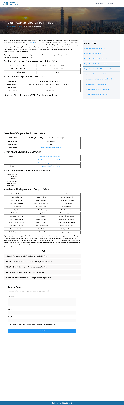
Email (10, 317)
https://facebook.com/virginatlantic (50, 156)
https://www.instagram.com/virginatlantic (50, 163)
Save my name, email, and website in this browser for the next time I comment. (33, 324)
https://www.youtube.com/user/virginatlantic (50, 160)
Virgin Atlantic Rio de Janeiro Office (95, 84)
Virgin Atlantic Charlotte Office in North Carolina (99, 79)
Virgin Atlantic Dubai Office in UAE (95, 74)
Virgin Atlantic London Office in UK (94, 48)
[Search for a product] (120, 3)
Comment (11, 296)
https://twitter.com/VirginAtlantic (50, 166)
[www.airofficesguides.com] (10, 3)
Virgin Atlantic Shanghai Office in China (96, 58)
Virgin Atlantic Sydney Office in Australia (96, 89)
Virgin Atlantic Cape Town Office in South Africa (98, 69)
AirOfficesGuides (11, 26)
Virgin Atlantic (19, 26)
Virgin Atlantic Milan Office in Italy (94, 53)
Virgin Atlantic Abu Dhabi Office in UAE (96, 94)
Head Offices (110, 3)
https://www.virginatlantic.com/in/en (51, 147)
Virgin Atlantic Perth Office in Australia (96, 64)
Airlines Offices (99, 3)
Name (10, 309)
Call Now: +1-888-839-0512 (62, 403)
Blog (117, 3)
